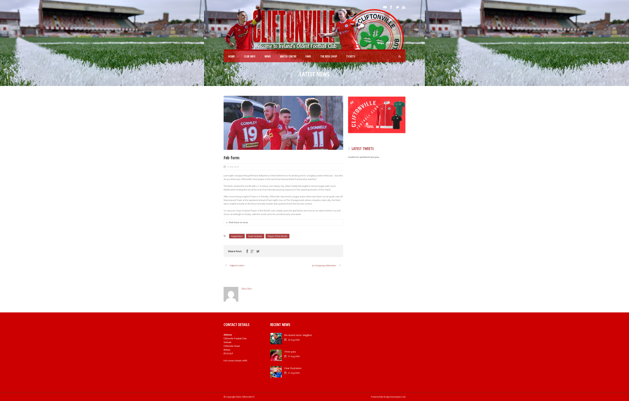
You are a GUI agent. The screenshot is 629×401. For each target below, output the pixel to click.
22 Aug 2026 (294, 339)
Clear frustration (292, 368)
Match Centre (288, 56)
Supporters (237, 236)
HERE (244, 360)
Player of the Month (277, 236)
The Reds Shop (328, 56)
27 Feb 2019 (233, 166)
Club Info (249, 56)
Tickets (350, 56)
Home (231, 56)
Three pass (290, 351)
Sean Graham (255, 236)
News (268, 56)
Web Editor (247, 288)
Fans (308, 56)
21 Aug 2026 (294, 356)
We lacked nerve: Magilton (298, 335)
